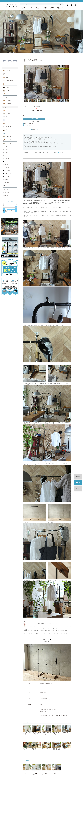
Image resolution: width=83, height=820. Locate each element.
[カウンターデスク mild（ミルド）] (46, 747)
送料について (5, 189)
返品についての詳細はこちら (29, 123)
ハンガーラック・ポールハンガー (32, 59)
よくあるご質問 (46, 152)
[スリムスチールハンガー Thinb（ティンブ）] (27, 731)
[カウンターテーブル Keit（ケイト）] (27, 747)
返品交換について (6, 192)
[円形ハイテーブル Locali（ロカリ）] (36, 747)
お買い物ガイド (27, 152)
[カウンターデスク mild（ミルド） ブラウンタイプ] (56, 747)
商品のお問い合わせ (37, 152)
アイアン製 (40, 60)
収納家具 (25, 59)
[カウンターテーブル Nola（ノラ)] (66, 747)
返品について (54, 152)
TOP (23, 56)
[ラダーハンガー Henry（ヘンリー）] (56, 731)
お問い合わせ (5, 195)
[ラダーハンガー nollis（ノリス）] (36, 769)
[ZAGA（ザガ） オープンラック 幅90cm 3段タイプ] (36, 731)
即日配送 (25, 61)
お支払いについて (6, 185)
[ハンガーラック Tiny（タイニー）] (66, 731)
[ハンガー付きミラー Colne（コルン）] (46, 731)
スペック (61, 152)
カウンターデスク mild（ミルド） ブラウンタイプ (56, 749)
